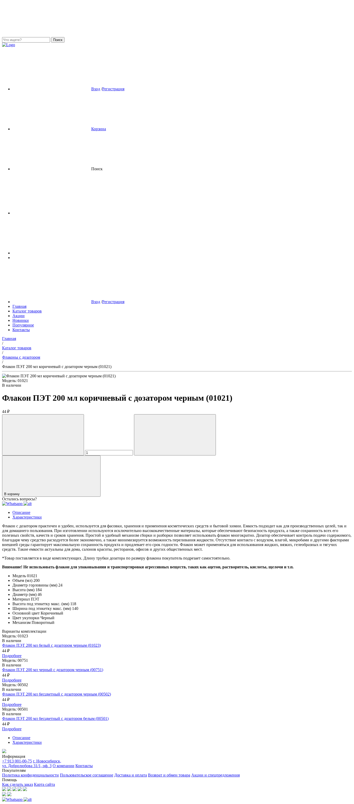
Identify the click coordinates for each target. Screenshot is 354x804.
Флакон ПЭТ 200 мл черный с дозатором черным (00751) (52, 669)
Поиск (57, 40)
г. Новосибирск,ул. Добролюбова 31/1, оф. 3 (31, 763)
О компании (63, 766)
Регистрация (113, 89)
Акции (18, 316)
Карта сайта (44, 784)
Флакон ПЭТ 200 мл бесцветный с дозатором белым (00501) (55, 718)
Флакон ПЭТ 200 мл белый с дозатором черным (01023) (51, 645)
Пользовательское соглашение (86, 775)
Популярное (23, 325)
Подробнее (12, 655)
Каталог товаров (27, 311)
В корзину (12, 494)
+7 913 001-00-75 (17, 761)
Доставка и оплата (130, 775)
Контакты (21, 330)
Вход (95, 89)
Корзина (98, 129)
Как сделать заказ (17, 784)
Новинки (20, 320)
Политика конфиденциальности (30, 775)
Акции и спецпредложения (215, 775)
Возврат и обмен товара (169, 775)
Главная (19, 306)
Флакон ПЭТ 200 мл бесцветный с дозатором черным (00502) (56, 694)
